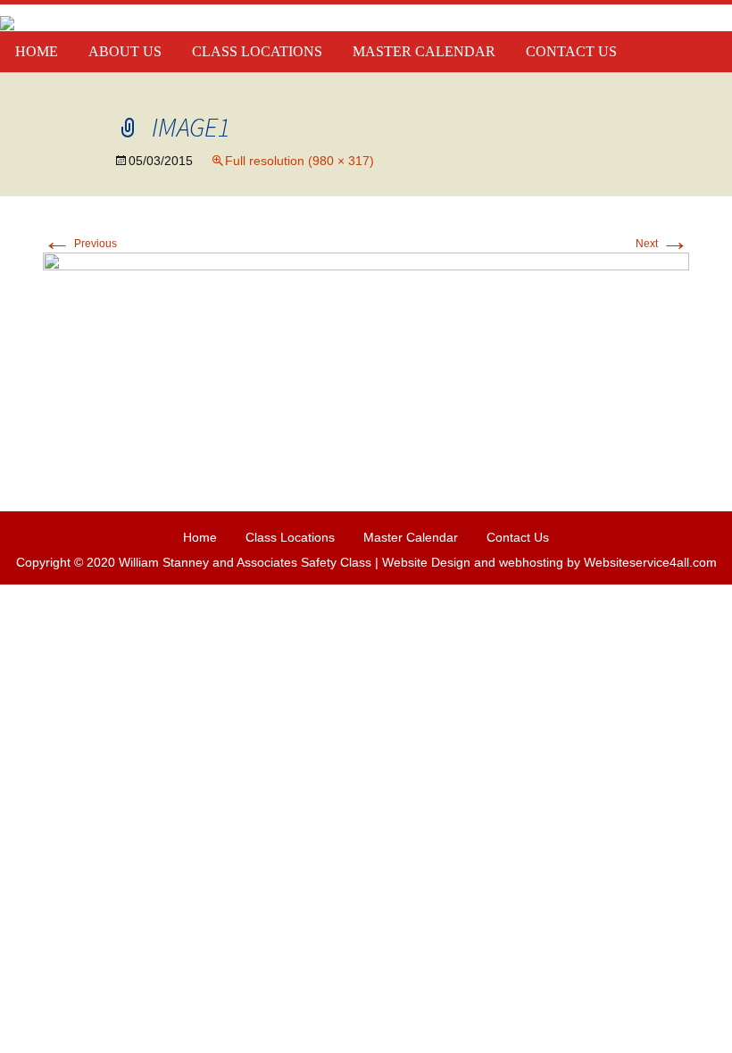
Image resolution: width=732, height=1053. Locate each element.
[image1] (366, 356)
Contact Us (571, 51)
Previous (80, 243)
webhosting (531, 562)
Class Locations (257, 51)
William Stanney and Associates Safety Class (245, 562)
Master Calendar (424, 51)
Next (662, 243)
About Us (125, 51)
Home (36, 51)
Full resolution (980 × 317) (299, 160)
